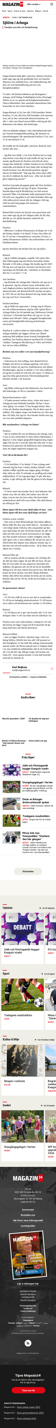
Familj (45, 11)
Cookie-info (28, 1308)
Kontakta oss (28, 1215)
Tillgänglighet (28, 1320)
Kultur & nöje (19, 11)
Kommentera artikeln (19, 677)
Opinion (30, 11)
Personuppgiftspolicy (28, 1306)
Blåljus (38, 11)
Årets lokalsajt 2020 (26, 1418)
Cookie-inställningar (28, 1311)
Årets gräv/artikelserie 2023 (30, 1413)
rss (28, 1343)
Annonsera (28, 1209)
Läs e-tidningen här (28, 1283)
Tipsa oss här (28, 1390)
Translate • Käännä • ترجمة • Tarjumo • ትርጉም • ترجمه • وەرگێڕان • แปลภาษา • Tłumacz (28, 1324)
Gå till (48, 908)
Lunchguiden (28, 1225)
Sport (10, 11)
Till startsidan (28, 871)
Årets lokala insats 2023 (28, 1407)
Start (4, 11)
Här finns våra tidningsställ (28, 1220)
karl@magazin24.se (21, 670)
